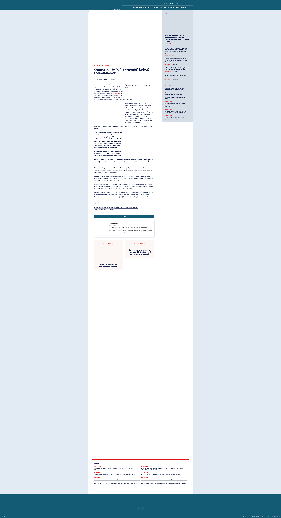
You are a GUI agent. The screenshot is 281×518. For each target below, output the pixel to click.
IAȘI (168, 460)
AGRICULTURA (127, 457)
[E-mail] (142, 79)
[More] (152, 79)
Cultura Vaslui (102, 459)
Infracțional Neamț (121, 462)
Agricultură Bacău (135, 457)
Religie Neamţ (128, 464)
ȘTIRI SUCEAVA (270, 516)
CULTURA (145, 458)
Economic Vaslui (155, 459)
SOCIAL (107, 65)
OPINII (122, 463)
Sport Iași (178, 467)
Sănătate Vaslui (114, 466)
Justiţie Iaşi (176, 462)
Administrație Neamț (171, 455)
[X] (128, 79)
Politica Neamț (167, 463)
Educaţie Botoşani (103, 460)
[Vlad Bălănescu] (95, 79)
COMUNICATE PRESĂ (136, 458)
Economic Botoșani (120, 459)
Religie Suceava (136, 464)
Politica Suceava (175, 463)
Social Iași (142, 466)
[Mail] (110, 234)
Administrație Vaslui (110, 457)
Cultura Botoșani (160, 458)
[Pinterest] (132, 79)
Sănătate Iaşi (175, 464)
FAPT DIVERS (151, 460)
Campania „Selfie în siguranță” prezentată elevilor (111, 207)
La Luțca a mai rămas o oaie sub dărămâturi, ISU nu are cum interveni (139, 252)
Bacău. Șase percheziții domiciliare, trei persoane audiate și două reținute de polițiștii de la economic (163, 484)
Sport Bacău (176, 466)
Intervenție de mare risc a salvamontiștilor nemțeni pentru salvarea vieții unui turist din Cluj (177, 38)
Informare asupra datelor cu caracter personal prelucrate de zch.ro (140, 506)
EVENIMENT (144, 460)
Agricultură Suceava (173, 457)
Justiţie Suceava (103, 463)
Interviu (148, 462)
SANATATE (150, 464)
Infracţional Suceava (131, 462)
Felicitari (163, 460)
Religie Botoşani (113, 464)
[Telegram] (149, 79)
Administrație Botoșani (151, 455)
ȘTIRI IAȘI (257, 516)
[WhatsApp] (135, 79)
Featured (158, 460)
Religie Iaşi (121, 464)
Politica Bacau (144, 463)
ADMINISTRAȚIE (130, 455)
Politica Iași (160, 463)
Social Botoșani (134, 466)
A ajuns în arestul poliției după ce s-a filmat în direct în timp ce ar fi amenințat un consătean (116, 484)
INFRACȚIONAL (174, 460)
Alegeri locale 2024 (102, 458)
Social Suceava (156, 466)
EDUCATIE (176, 459)
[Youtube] (192, 4)
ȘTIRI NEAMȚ (263, 516)
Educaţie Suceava (128, 460)
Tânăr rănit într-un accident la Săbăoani (108, 266)
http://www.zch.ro (112, 225)
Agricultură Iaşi (154, 457)
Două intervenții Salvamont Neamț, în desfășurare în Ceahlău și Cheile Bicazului (176, 60)
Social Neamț (149, 466)
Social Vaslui (164, 466)
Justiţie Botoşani (168, 462)
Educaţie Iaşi (111, 460)
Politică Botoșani (152, 463)
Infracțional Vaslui (141, 462)
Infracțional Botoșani (102, 462)
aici (116, 93)
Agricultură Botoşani (145, 457)
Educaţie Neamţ (119, 460)
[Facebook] (189, 4)
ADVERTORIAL (119, 457)
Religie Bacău (106, 464)
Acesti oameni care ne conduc (111, 455)
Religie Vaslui (144, 464)
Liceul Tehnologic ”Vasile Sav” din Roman (104, 209)
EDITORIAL (170, 459)
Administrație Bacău (140, 455)
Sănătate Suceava (105, 466)
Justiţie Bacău (160, 462)
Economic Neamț (137, 459)
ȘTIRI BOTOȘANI (251, 516)
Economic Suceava (147, 459)
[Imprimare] (145, 79)
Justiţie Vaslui (111, 463)
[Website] (112, 234)
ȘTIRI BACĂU (244, 516)
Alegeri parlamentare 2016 (113, 458)
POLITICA (137, 463)
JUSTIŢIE (154, 462)
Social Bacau (127, 466)
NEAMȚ (117, 463)
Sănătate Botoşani (167, 464)
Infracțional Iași (112, 462)
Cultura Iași (167, 458)
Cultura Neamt (175, 458)
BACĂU (122, 458)
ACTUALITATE (98, 65)
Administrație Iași (161, 455)
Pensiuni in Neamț (129, 463)
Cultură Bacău (152, 458)
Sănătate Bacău (158, 464)
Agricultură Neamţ (163, 457)
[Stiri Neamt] (109, 5)
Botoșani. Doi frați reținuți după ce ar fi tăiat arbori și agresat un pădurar (177, 68)
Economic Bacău (110, 459)
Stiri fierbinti (168, 43)
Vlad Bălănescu (102, 79)
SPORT (170, 466)
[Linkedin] (138, 79)
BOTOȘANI (128, 458)
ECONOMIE (163, 459)
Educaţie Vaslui (137, 460)
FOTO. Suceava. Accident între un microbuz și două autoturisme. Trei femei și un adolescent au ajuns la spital (176, 50)
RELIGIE (99, 464)
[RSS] (191, 4)
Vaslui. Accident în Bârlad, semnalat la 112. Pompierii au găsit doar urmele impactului (163, 479)
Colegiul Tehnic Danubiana (131, 207)
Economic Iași (129, 459)
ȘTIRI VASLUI (277, 516)
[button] (184, 3)
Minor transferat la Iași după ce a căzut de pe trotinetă (175, 76)
